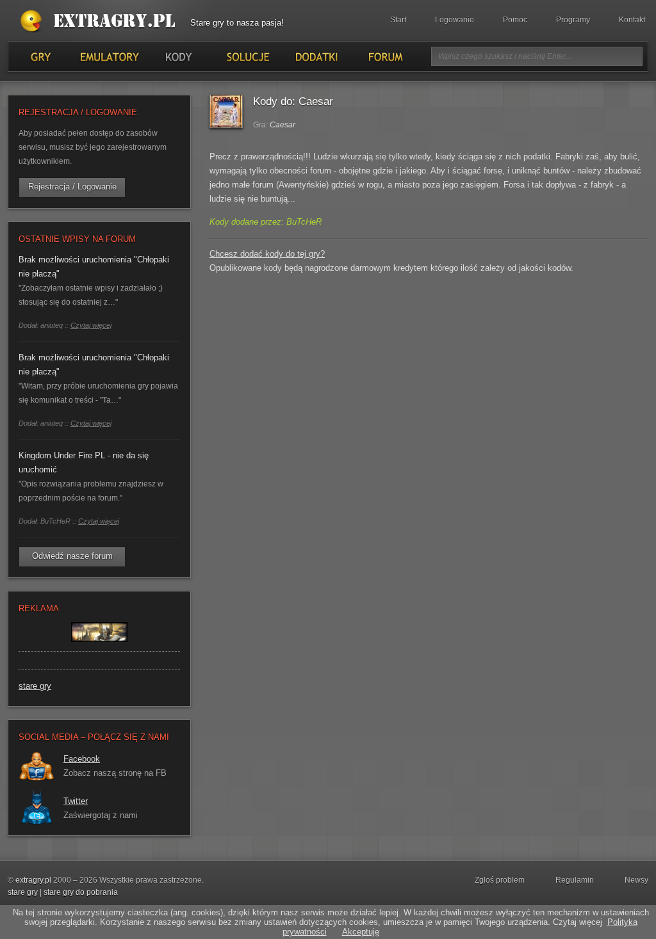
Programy (573, 19)
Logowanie (454, 19)
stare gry (35, 686)
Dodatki (316, 56)
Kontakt (632, 19)
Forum (385, 56)
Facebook (81, 759)
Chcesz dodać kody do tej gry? (267, 254)
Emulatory (109, 56)
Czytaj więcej (90, 325)
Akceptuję (360, 931)
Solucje (247, 56)
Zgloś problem (500, 880)
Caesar (282, 124)
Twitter (75, 801)
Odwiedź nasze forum (72, 556)
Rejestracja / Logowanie (72, 186)
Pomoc (515, 19)
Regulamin (574, 880)
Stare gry (100, 22)
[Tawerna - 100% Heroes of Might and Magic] (99, 648)
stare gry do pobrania (81, 892)
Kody (178, 56)
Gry (40, 56)
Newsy (636, 880)
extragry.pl (33, 880)
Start (398, 19)
